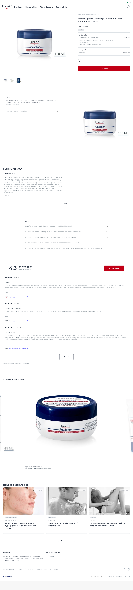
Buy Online (104, 69)
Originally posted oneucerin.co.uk (18, 297)
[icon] (124, 569)
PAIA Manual (53, 569)
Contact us (50, 556)
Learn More (126, 52)
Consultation (31, 7)
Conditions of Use (22, 569)
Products (18, 7)
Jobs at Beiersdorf (95, 576)
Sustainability (62, 7)
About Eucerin (46, 7)
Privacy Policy (42, 569)
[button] (32, 111)
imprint (33, 569)
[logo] (7, 7)
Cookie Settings (8, 569)
